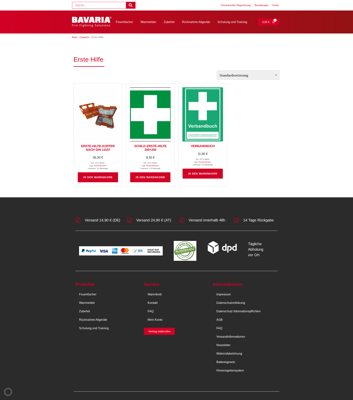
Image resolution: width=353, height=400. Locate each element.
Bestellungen (261, 5)
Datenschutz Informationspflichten (238, 311)
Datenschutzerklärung (230, 302)
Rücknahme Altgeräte (196, 22)
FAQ (151, 311)
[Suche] (130, 5)
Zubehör (169, 22)
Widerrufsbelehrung (229, 353)
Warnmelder (148, 22)
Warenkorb (155, 294)
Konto (275, 5)
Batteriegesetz (225, 362)
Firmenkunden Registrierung (236, 5)
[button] (8, 392)
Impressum (223, 294)
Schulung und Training (232, 22)
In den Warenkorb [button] (98, 177)
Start (74, 37)
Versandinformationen (230, 336)
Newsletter (223, 345)
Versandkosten (100, 166)
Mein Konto (155, 319)
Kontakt (153, 302)
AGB (219, 319)
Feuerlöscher (124, 22)
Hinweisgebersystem (230, 370)
